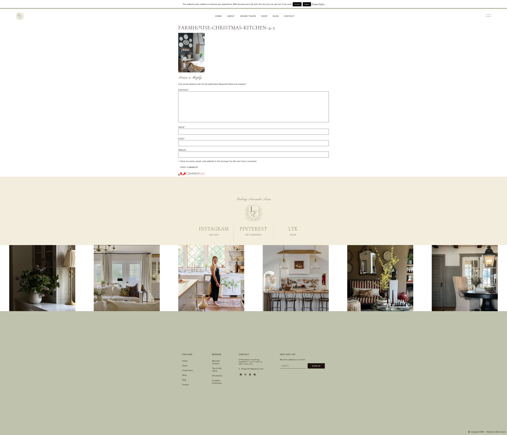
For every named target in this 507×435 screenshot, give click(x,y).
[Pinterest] (255, 375)
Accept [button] (297, 4)
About (231, 16)
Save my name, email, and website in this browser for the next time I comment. (218, 161)
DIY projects (217, 376)
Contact (289, 16)
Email (181, 139)
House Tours (248, 16)
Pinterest (253, 229)
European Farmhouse (217, 381)
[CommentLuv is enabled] (192, 175)
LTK (293, 229)
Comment (183, 90)
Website (182, 150)
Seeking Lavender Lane (253, 199)
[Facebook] (241, 375)
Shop (264, 16)
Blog (276, 16)
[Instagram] (245, 375)
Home (218, 16)
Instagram (214, 229)
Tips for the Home (217, 369)
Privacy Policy (318, 4)
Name (181, 127)
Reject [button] (306, 4)
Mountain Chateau (216, 362)
